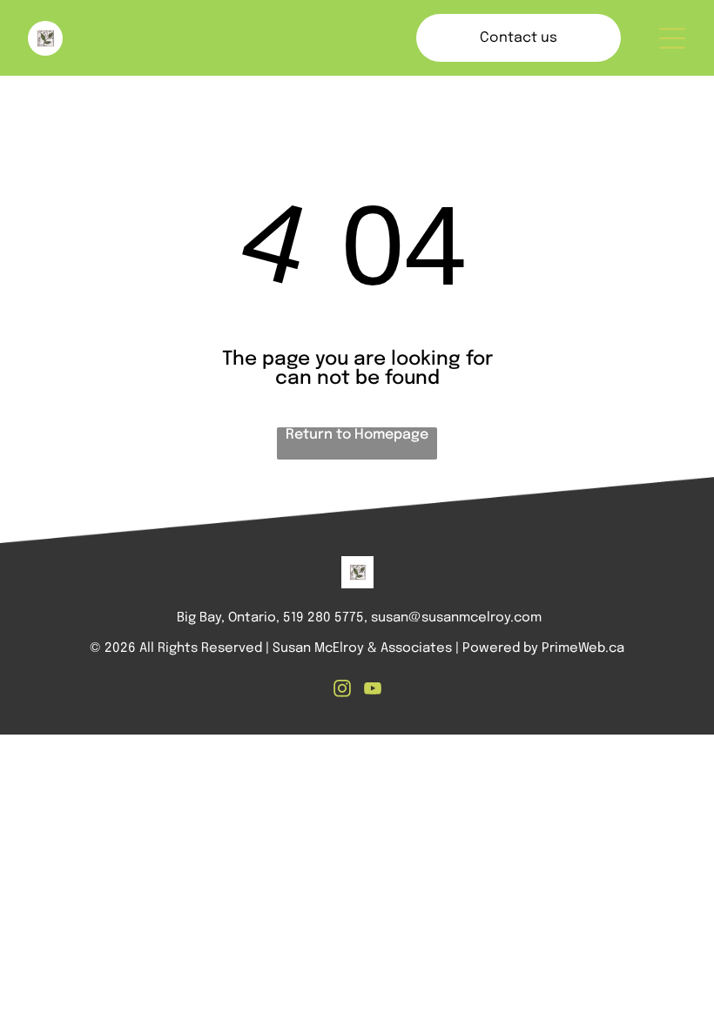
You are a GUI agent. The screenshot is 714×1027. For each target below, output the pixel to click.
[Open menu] (672, 38)
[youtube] (373, 690)
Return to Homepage (357, 434)
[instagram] (342, 690)
